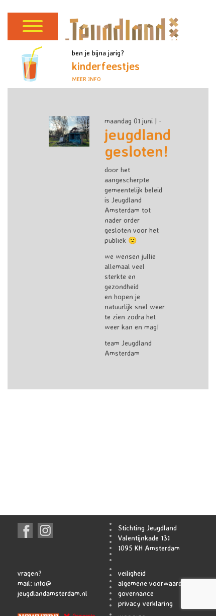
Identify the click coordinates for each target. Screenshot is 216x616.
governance (136, 593)
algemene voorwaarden (153, 583)
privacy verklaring (145, 603)
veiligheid (132, 573)
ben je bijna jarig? (106, 65)
